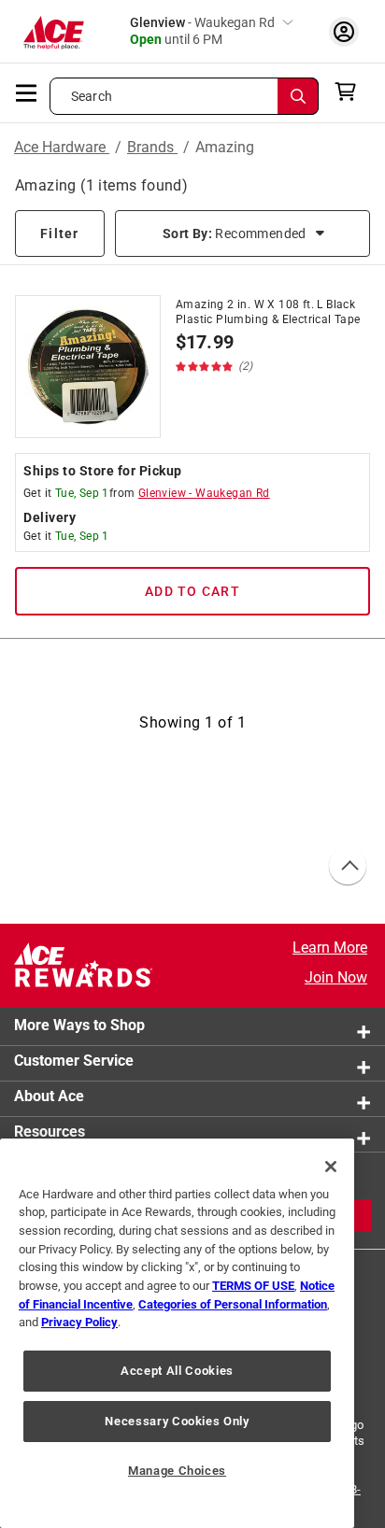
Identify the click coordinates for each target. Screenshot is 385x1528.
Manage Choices (177, 1471)
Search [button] (91, 96)
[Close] (330, 1166)
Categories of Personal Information (232, 1304)
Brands (152, 147)
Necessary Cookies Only (177, 1421)
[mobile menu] (27, 91)
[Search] (298, 96)
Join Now (336, 977)
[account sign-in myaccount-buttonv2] (343, 31)
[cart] (351, 91)
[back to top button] (346, 866)
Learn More (329, 947)
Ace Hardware (61, 147)
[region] (177, 1333)
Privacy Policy (79, 1322)
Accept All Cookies (177, 1371)
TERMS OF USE (253, 1286)
